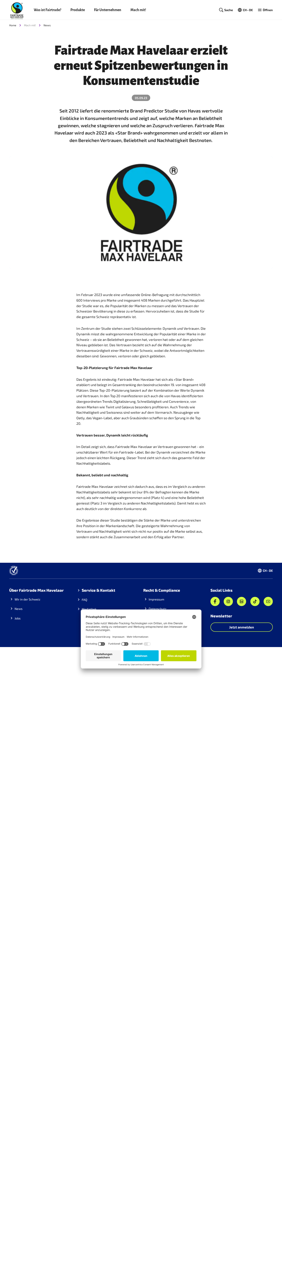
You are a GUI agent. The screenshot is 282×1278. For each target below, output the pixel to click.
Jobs (18, 618)
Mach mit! (138, 10)
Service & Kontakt (98, 590)
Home (12, 25)
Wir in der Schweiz (27, 599)
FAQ (84, 599)
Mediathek (89, 609)
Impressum (156, 599)
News (47, 25)
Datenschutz (157, 608)
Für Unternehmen (107, 10)
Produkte (77, 10)
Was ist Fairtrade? (47, 10)
